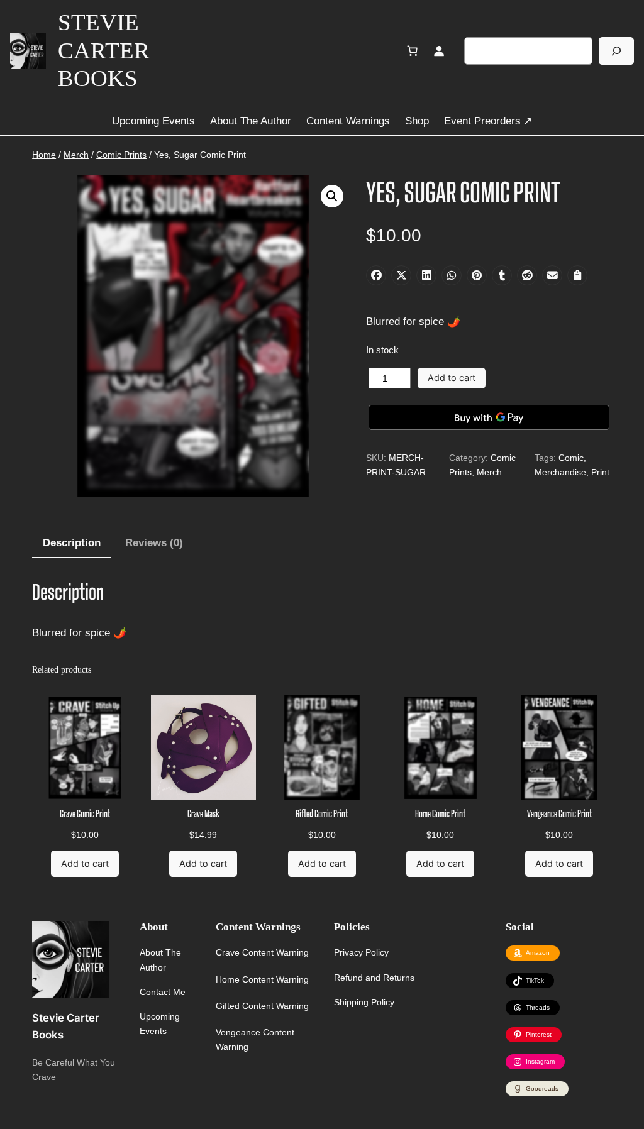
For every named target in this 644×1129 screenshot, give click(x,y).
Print (600, 472)
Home (44, 155)
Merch (76, 155)
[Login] (439, 51)
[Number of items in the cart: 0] (412, 51)
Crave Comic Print (85, 814)
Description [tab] (72, 543)
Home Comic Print (440, 814)
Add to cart (451, 377)
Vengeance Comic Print (559, 814)
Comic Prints (121, 155)
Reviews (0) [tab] (154, 543)
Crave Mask (203, 814)
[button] (332, 196)
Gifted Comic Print (322, 814)
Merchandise (560, 472)
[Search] (616, 50)
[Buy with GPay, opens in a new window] (489, 417)
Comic (571, 458)
